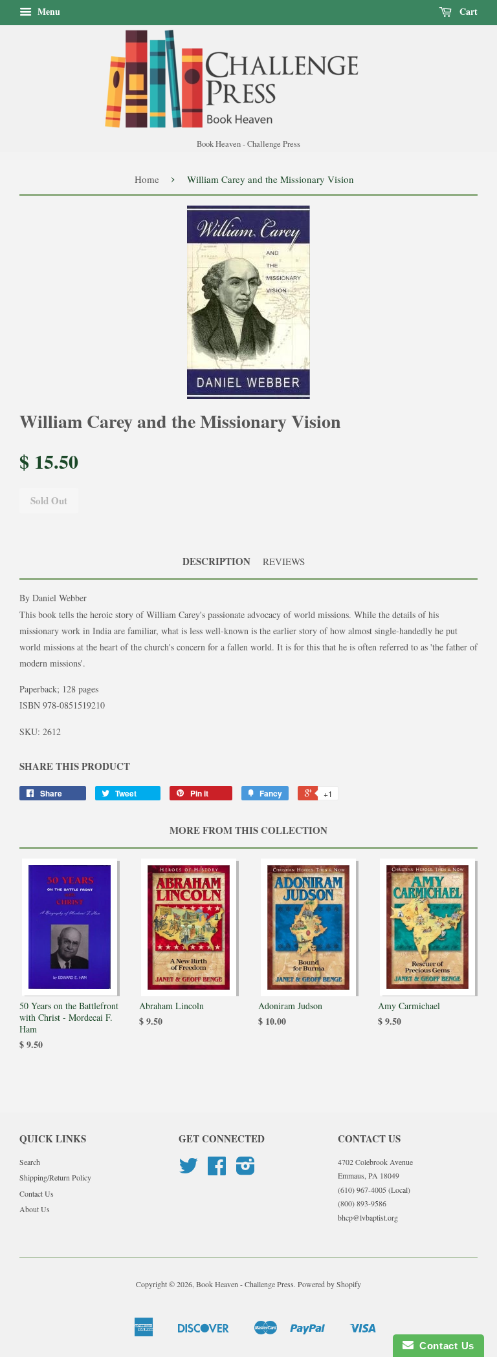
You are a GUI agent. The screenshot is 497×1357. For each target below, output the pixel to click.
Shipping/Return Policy (55, 1177)
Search (29, 1162)
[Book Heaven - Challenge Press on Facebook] (216, 1170)
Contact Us (36, 1193)
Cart (467, 11)
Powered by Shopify (329, 1284)
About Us (34, 1209)
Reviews (284, 561)
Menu (47, 11)
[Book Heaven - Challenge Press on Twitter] (188, 1170)
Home (147, 179)
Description (216, 561)
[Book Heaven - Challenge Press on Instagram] (246, 1170)
